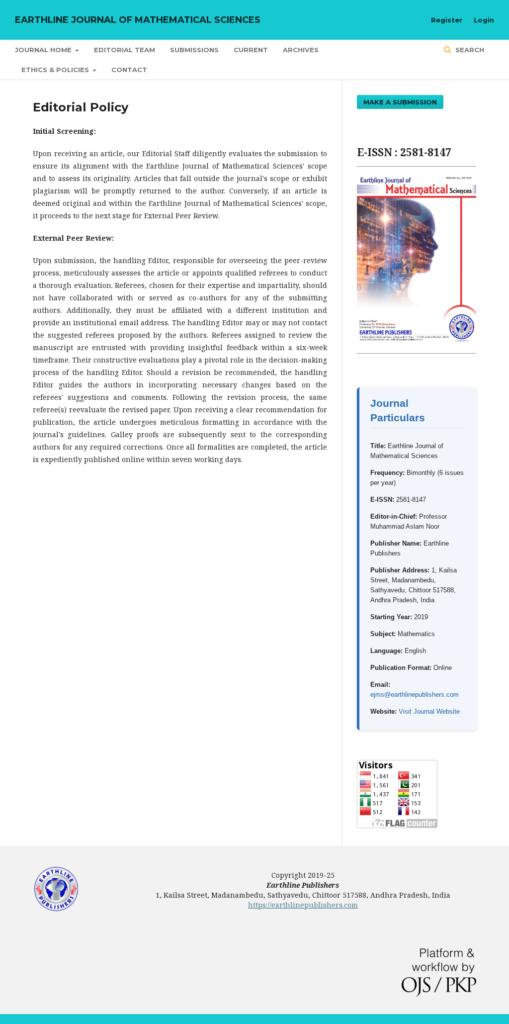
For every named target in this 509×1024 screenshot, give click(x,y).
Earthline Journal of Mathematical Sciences (137, 19)
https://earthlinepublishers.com (303, 905)
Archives (301, 50)
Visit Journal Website (429, 711)
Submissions (194, 50)
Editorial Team (124, 50)
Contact (129, 70)
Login (484, 20)
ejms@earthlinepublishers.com (414, 694)
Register (446, 20)
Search (468, 50)
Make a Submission (400, 102)
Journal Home (44, 50)
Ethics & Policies (56, 70)
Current (251, 50)
